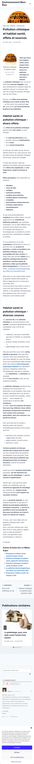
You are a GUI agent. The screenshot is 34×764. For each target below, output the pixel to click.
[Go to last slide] (5, 628)
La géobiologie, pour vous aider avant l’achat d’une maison (15, 635)
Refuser (17, 752)
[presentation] (17, 619)
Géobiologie (21, 26)
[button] (31, 728)
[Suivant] (28, 628)
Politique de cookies (16, 761)
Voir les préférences (17, 757)
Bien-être (6, 26)
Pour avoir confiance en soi (8, 588)
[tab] (13, 647)
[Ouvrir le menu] (30, 3)
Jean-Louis (8, 42)
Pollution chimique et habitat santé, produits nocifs (25, 589)
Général (13, 26)
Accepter (17, 747)
